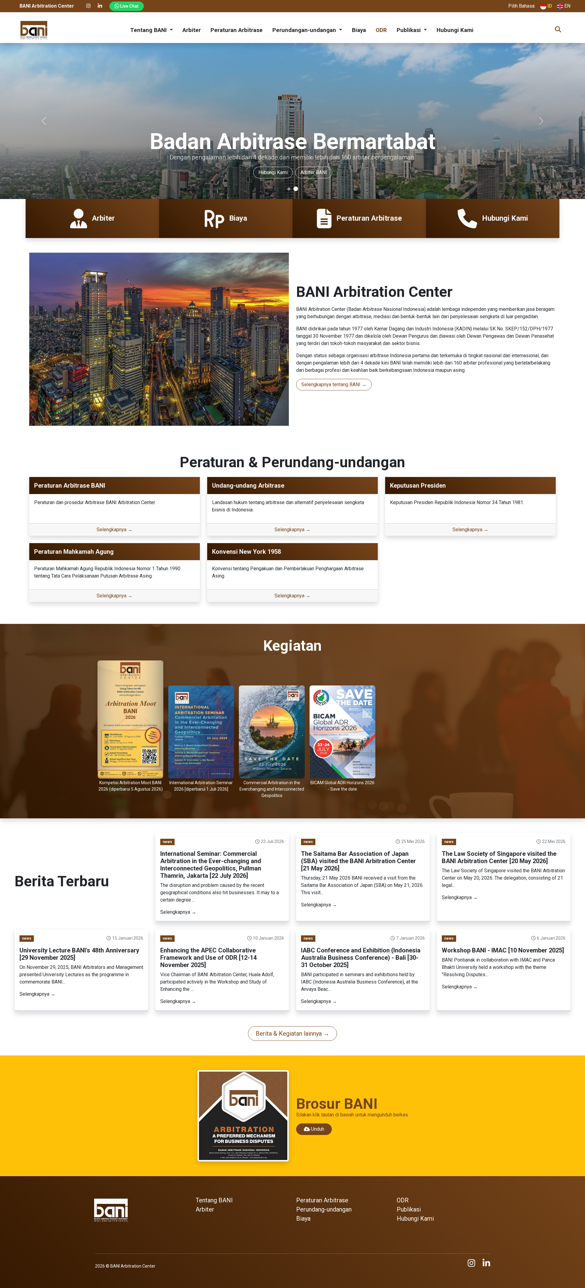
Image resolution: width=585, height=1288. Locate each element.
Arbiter (192, 30)
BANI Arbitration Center (132, 1266)
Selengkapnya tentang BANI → (334, 384)
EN (566, 6)
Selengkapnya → (115, 529)
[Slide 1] (296, 189)
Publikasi (409, 1209)
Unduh (317, 1129)
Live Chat (129, 6)
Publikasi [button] (409, 30)
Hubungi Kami (455, 30)
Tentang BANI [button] (149, 30)
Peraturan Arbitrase (237, 30)
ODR (381, 30)
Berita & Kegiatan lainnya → (292, 1033)
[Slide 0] (289, 188)
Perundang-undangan (324, 1209)
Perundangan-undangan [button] (305, 30)
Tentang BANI (107, 172)
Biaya (359, 30)
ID (549, 6)
